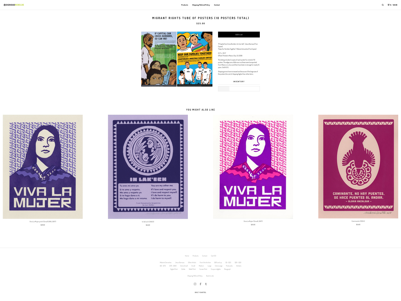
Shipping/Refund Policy (201, 5)
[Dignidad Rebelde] (13, 5)
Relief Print (192, 269)
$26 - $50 (238, 262)
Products (184, 5)
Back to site (210, 276)
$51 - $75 (163, 266)
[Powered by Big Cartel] (200, 292)
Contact (217, 5)
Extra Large (218, 266)
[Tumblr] (206, 284)
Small (193, 266)
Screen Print (203, 269)
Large (209, 266)
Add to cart (239, 35)
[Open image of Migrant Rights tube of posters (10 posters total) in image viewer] (176, 59)
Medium (201, 266)
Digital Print (174, 269)
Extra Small (184, 266)
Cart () (213, 256)
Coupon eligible (216, 269)
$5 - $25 (228, 262)
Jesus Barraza (179, 262)
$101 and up (218, 262)
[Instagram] (195, 284)
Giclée (183, 269)
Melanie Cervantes (165, 262)
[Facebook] (200, 284)
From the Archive (205, 262)
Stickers (238, 266)
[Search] (382, 5)
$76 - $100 (172, 266)
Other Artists (192, 262)
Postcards (229, 266)
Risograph (227, 269)
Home (187, 256)
